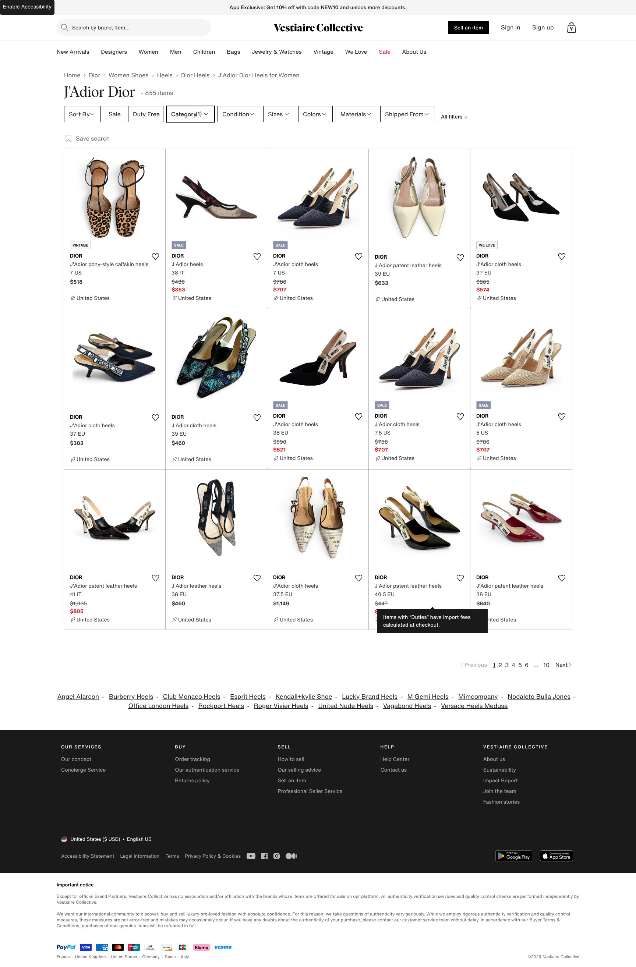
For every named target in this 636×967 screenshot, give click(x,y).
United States (124, 957)
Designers (114, 52)
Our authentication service (207, 770)
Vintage (323, 52)
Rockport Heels (221, 706)
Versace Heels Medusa (474, 706)
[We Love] (373, 52)
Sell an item (468, 27)
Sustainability (499, 770)
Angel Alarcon (78, 696)
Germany (151, 957)
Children (204, 52)
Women (148, 52)
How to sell (291, 759)
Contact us (394, 770)
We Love (356, 52)
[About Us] (432, 52)
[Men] (187, 52)
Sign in (510, 27)
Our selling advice (299, 770)
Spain (170, 957)
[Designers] (133, 52)
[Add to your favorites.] (155, 256)
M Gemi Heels (428, 696)
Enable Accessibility (27, 7)
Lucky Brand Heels (370, 696)
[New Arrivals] (95, 52)
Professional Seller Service (310, 791)
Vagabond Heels (407, 706)
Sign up (543, 27)
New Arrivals (73, 52)
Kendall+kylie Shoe (303, 696)
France (63, 957)
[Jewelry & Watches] (307, 52)
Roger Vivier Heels (281, 706)
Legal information (139, 856)
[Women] (164, 52)
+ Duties (400, 611)
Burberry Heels (131, 696)
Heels (165, 75)
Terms (172, 856)
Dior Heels (195, 75)
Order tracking (192, 759)
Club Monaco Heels (191, 696)
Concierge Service (83, 770)
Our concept (76, 759)
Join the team (499, 791)
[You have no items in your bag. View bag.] (571, 27)
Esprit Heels (247, 696)
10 (546, 664)
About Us (414, 52)
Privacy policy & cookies (213, 856)
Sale (385, 52)
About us (494, 759)
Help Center (395, 759)
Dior (94, 75)
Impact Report (500, 780)
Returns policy (192, 780)
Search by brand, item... (101, 27)
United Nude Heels (345, 706)
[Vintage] (339, 52)
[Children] (221, 52)
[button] (571, 27)
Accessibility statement (87, 856)
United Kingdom (90, 957)
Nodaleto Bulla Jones (539, 696)
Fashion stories (501, 802)
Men (175, 52)
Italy (185, 957)
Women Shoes (128, 75)
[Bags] (246, 52)
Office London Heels (158, 706)
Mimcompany (478, 696)
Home (72, 75)
